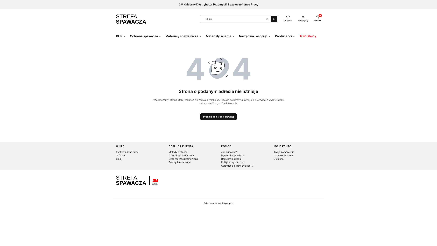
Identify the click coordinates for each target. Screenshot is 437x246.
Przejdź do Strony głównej (218, 116)
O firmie (120, 155)
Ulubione (279, 158)
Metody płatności (178, 152)
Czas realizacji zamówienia (184, 158)
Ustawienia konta (283, 155)
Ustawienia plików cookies (236, 165)
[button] (274, 19)
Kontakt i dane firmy (127, 152)
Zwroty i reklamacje (180, 162)
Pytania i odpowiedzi (232, 155)
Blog (118, 158)
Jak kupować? (229, 152)
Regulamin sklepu (231, 158)
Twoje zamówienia (284, 152)
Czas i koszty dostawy (181, 155)
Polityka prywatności (232, 162)
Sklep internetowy (217, 203)
